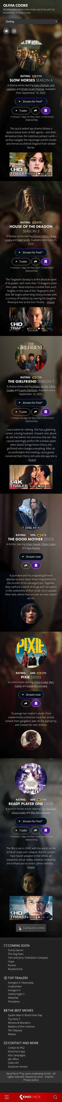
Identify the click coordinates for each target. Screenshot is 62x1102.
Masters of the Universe (21, 1026)
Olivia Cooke (48, 544)
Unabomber (15, 986)
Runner (12, 965)
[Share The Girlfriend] (35, 412)
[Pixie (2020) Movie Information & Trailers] (31, 652)
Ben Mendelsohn (40, 812)
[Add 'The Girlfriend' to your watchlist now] (45, 412)
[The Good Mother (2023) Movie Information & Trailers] (31, 514)
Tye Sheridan (48, 809)
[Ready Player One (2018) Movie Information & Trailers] (31, 779)
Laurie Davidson (28, 390)
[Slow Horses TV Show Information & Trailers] (31, 55)
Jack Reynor (33, 548)
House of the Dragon (31, 229)
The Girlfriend (31, 381)
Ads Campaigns (16, 1055)
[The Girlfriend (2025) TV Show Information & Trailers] (31, 356)
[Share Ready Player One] (35, 830)
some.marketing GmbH (38, 1073)
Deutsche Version (18, 1066)
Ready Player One (31, 803)
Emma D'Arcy (40, 236)
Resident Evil (15, 969)
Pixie (31, 677)
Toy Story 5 (14, 1019)
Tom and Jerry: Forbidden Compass (28, 957)
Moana (12, 1034)
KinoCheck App (16, 1051)
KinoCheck (12, 1073)
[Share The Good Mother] (26, 565)
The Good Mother (31, 539)
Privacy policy (31, 1080)
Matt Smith (23, 240)
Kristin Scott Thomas (32, 89)
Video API (13, 1062)
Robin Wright (40, 386)
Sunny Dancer (16, 950)
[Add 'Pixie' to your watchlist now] (36, 703)
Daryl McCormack (37, 686)
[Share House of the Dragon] (35, 261)
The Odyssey (15, 1030)
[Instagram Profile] (14, 31)
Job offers (13, 1059)
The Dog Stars (15, 953)
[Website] (6, 31)
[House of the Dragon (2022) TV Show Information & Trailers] (31, 201)
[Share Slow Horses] (35, 110)
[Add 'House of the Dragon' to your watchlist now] (45, 261)
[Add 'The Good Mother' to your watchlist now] (36, 565)
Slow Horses (31, 80)
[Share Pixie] (26, 703)
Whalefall (13, 997)
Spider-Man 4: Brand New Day (25, 1015)
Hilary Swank (33, 544)
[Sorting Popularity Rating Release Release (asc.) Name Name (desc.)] (31, 21)
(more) (51, 302)
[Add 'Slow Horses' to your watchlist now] (45, 110)
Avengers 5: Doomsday (21, 982)
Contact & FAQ (16, 1047)
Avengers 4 (14, 990)
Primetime (14, 1001)
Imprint (49, 1076)
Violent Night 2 (16, 994)
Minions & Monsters (19, 1022)
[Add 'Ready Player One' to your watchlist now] (45, 830)
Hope (11, 961)
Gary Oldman (41, 85)
